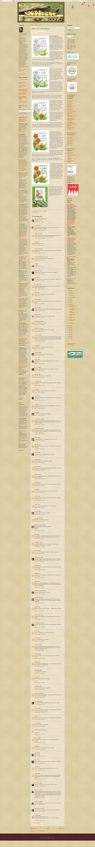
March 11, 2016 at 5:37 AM (40, 756)
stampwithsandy (38, 328)
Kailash (36, 359)
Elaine (36, 581)
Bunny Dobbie (37, 597)
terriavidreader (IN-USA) (39, 218)
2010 (70, 334)
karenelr (36, 773)
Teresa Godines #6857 (39, 590)
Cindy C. (36, 314)
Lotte (36, 489)
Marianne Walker (70, 140)
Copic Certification (22, 239)
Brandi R (36, 606)
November (72, 293)
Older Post (62, 828)
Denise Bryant (37, 248)
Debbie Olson (69, 138)
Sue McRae (37, 352)
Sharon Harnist (70, 143)
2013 (70, 329)
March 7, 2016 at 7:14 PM (39, 385)
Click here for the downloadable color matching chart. (23, 120)
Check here (25, 252)
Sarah (36, 404)
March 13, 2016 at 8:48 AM (40, 797)
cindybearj (37, 381)
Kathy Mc (36, 299)
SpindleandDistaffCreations (40, 256)
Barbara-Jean (37, 789)
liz (35, 716)
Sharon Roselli (38, 557)
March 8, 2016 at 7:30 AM (39, 521)
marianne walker (23, 33)
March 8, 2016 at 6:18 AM (39, 500)
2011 (70, 332)
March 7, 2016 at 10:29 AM (40, 245)
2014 (70, 327)
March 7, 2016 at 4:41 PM (39, 317)
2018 (70, 290)
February (71, 323)
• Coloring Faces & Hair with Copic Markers (71, 224)
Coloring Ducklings (71, 312)
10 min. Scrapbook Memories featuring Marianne (22, 97)
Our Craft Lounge (70, 344)
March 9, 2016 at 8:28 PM (39, 719)
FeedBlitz (25, 113)
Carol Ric (36, 511)
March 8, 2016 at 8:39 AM (39, 546)
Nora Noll (36, 307)
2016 (70, 292)
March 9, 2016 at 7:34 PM (39, 712)
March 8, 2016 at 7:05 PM (39, 627)
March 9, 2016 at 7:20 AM (39, 673)
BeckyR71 (37, 565)
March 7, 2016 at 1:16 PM (39, 266)
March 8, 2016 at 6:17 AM (39, 492)
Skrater (36, 662)
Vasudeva (36, 815)
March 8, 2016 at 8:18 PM (39, 641)
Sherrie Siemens (70, 145)
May (70, 300)
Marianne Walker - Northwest (70, 161)
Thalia (36, 345)
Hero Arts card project (72, 318)
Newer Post (33, 828)
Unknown (36, 459)
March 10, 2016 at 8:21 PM (40, 749)
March (71, 304)
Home (47, 828)
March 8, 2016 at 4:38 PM (39, 603)
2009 (70, 336)
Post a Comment (36, 823)
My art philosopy (22, 73)
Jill (35, 263)
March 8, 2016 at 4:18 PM (39, 593)
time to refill (22, 362)
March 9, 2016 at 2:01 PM (39, 697)
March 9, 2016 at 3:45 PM (39, 704)
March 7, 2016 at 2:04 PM (39, 280)
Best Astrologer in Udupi (53, 817)
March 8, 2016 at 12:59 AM (40, 424)
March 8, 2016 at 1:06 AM (39, 440)
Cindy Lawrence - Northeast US (70, 109)
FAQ (19, 87)
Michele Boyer (70, 141)
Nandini (36, 396)
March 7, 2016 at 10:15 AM (40, 230)
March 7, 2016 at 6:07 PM (39, 348)
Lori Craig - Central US (71, 111)
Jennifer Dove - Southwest (70, 159)
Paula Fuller (37, 335)
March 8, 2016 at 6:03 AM (39, 485)
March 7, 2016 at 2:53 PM (39, 288)
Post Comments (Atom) (40, 830)
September (72, 297)
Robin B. (36, 738)
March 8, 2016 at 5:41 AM (39, 478)
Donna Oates (37, 270)
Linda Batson (37, 542)
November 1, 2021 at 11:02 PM (40, 820)
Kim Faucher (37, 782)
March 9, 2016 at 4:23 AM (39, 666)
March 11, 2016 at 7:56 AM (40, 763)
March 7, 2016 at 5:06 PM (39, 331)
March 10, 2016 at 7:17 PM (40, 742)
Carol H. (36, 452)
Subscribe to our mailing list (71, 166)
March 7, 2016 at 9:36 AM (39, 222)
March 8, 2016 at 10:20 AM (40, 561)
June (71, 299)
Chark (36, 412)
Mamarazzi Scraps (38, 808)
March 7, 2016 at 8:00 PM (39, 400)
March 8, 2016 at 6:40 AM (39, 507)
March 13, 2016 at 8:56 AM (40, 804)
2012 (70, 330)
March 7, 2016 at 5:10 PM (39, 341)
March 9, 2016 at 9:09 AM (39, 689)
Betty (36, 759)
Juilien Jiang (37, 233)
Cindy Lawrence (70, 136)
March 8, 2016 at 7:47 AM (39, 530)
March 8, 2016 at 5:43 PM (39, 619)
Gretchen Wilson (38, 693)
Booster (20, 172)
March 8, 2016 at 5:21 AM (39, 462)
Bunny (36, 277)
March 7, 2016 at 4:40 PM (39, 310)
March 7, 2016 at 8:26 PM (39, 415)
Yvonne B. (37, 654)
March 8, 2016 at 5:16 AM (39, 455)
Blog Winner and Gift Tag (72, 306)
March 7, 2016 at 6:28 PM (39, 363)
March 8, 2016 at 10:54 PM (40, 658)
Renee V (36, 504)
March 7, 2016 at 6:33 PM (39, 370)
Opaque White (21, 298)
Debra (36, 746)
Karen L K (37, 367)
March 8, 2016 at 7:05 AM (39, 514)
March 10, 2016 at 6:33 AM (40, 726)
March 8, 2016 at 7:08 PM (39, 634)
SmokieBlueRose (38, 419)
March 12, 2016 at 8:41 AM (40, 786)
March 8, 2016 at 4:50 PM (39, 611)
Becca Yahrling (38, 518)
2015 (70, 325)
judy (35, 389)
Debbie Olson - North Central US (71, 107)
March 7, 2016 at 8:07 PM (39, 408)
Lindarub (36, 374)
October (71, 295)
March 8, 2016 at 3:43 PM (39, 577)
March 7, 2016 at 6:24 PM (39, 355)
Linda (36, 677)
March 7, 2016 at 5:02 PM (39, 324)
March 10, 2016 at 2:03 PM (40, 734)
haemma (36, 437)
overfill (20, 368)
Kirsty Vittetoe (37, 701)
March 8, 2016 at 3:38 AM (39, 448)
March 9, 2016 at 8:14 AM (39, 682)
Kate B (36, 534)
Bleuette (36, 753)
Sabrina (36, 496)
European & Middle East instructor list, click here (70, 128)
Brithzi (36, 292)
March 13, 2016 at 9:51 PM (40, 811)
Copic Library (21, 436)
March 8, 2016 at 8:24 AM (39, 538)
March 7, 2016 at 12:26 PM (40, 260)
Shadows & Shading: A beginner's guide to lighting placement (71, 239)
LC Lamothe (37, 644)
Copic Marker (21, 256)
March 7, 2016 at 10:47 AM (40, 253)
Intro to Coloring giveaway (72, 309)
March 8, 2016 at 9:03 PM (39, 650)
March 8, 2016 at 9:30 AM (39, 553)
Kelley (36, 573)
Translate (71, 30)
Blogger (53, 837)
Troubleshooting (22, 131)
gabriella (36, 444)
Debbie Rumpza (38, 321)
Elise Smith (37, 284)
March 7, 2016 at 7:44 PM (39, 392)
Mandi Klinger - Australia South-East (71, 122)
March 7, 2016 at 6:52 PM (39, 377)
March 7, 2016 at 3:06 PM (39, 295)
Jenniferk (36, 225)
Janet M (36, 766)
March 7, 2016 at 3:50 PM (39, 303)
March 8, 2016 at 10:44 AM (40, 569)
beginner (36, 212)
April (70, 302)
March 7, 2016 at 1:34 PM (39, 273)
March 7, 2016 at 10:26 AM (40, 238)
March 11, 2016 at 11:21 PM (40, 779)
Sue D (36, 631)
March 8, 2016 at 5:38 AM (39, 470)
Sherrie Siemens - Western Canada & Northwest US (70, 119)
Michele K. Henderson (39, 525)
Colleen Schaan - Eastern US (70, 104)
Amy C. (36, 637)
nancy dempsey (38, 614)
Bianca (36, 482)
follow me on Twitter (24, 79)
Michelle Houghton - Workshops (71, 101)
